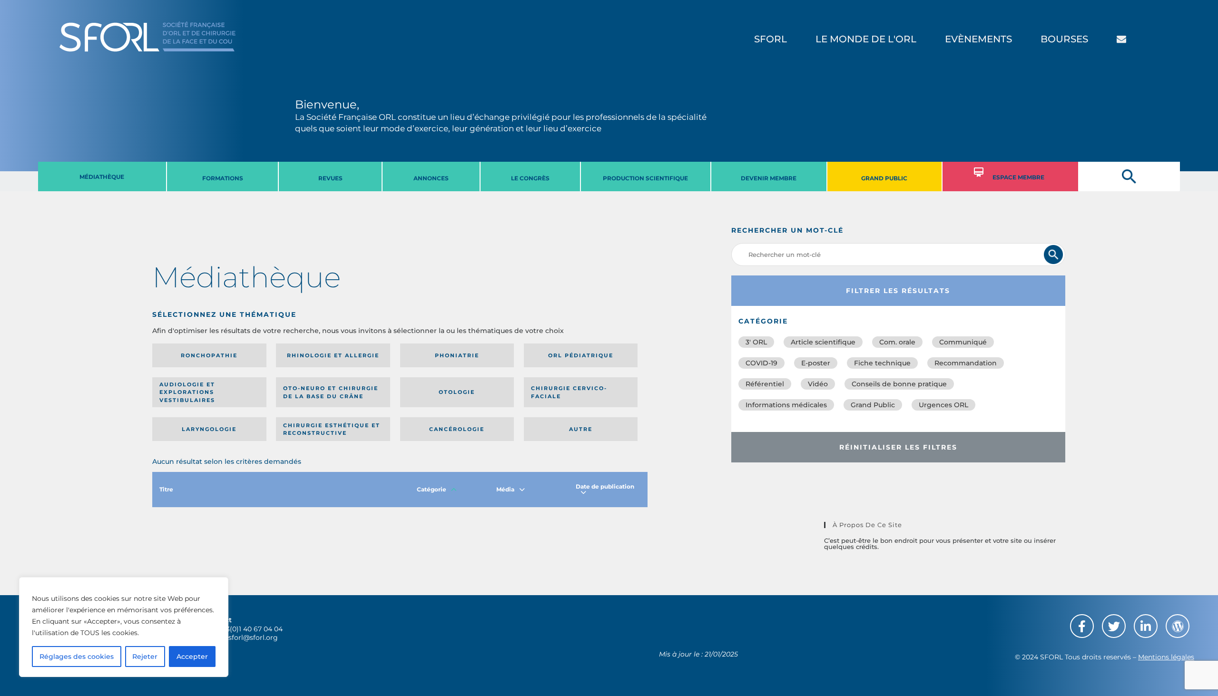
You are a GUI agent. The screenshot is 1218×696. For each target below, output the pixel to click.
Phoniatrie (457, 355)
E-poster (815, 363)
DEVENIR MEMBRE (768, 178)
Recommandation (965, 363)
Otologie (457, 392)
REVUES (330, 178)
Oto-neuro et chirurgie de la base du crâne (330, 392)
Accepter (192, 656)
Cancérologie (456, 429)
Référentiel (765, 384)
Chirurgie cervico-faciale (569, 392)
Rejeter (144, 656)
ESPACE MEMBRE (1018, 177)
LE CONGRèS (530, 178)
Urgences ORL (943, 405)
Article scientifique (823, 342)
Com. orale (897, 342)
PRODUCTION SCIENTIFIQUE (645, 178)
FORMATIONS (222, 178)
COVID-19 (761, 363)
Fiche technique (882, 363)
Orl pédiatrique (580, 355)
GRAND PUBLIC (884, 178)
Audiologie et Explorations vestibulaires (187, 392)
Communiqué (963, 342)
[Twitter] (1114, 626)
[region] (123, 627)
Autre (580, 429)
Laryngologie (209, 429)
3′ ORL (756, 342)
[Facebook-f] (1082, 626)
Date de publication (605, 486)
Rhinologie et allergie (333, 355)
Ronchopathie (209, 355)
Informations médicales (786, 405)
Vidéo (818, 384)
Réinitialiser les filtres (898, 447)
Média (505, 489)
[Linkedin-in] (1146, 626)
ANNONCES (431, 178)
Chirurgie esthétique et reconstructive (331, 429)
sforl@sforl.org (253, 637)
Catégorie (431, 489)
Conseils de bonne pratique (899, 384)
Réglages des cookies (76, 656)
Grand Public (873, 405)
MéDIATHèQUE (101, 176)
